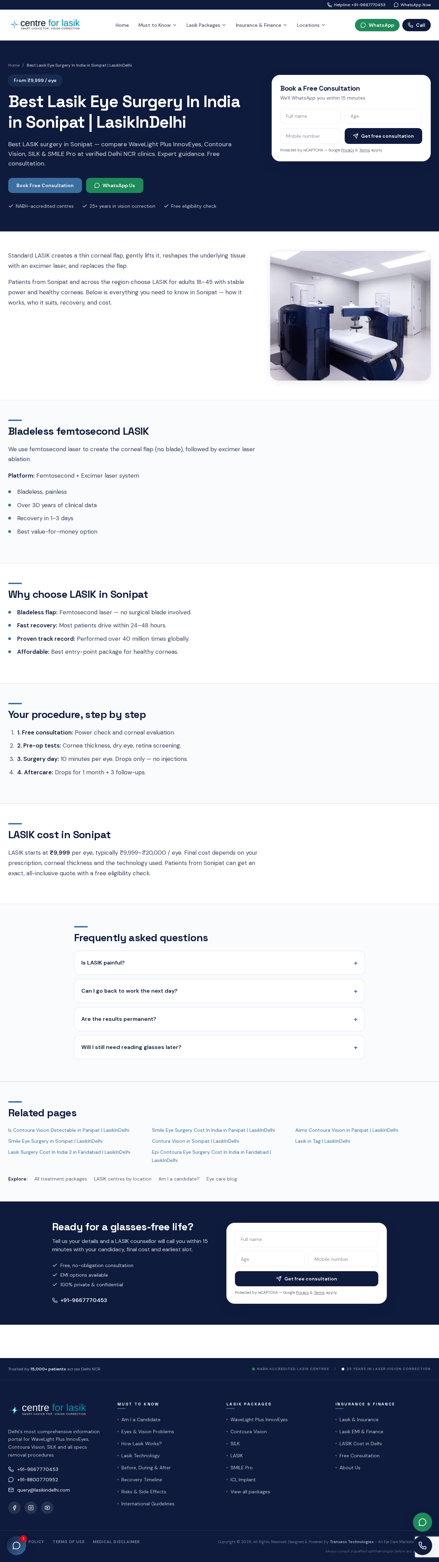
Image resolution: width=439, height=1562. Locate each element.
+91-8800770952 (37, 1480)
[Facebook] (14, 1508)
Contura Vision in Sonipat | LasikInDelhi (195, 1141)
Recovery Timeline (141, 1480)
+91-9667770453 (83, 1300)
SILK (235, 1443)
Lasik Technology (140, 1455)
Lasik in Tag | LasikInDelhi (322, 1141)
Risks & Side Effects (143, 1492)
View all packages (250, 1492)
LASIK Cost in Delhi (361, 1443)
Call (420, 25)
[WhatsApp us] (422, 1522)
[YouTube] (47, 1508)
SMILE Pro (241, 1467)
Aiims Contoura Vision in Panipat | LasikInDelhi (346, 1130)
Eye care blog (221, 1179)
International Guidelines (148, 1504)
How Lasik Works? (141, 1443)
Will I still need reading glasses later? (219, 1047)
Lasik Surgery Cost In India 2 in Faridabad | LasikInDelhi (69, 1152)
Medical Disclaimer (116, 1541)
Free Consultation (360, 1455)
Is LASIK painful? (219, 962)
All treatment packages (60, 1179)
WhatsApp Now (416, 5)
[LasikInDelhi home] (47, 25)
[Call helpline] (422, 1545)
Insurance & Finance (258, 25)
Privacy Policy (26, 1541)
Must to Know (155, 25)
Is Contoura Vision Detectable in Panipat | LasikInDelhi (68, 1130)
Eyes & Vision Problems (147, 1431)
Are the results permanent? (219, 1019)
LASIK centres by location (123, 1179)
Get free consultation (387, 136)
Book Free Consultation (45, 185)
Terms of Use (68, 1541)
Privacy (347, 150)
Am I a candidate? (179, 1179)
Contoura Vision (248, 1431)
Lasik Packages (203, 25)
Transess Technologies (351, 1541)
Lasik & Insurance (359, 1419)
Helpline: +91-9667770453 (359, 5)
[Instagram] (31, 1508)
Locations (308, 25)
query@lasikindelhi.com (43, 1490)
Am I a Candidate (141, 1419)
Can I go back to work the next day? (219, 991)
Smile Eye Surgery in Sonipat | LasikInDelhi (55, 1141)
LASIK (236, 1455)
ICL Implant (243, 1480)
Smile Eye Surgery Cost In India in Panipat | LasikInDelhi (213, 1130)
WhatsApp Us (119, 185)
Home (122, 25)
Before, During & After (146, 1467)
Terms (364, 150)
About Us (350, 1467)
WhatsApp (381, 25)
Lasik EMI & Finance (361, 1431)
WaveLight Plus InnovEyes (259, 1419)
